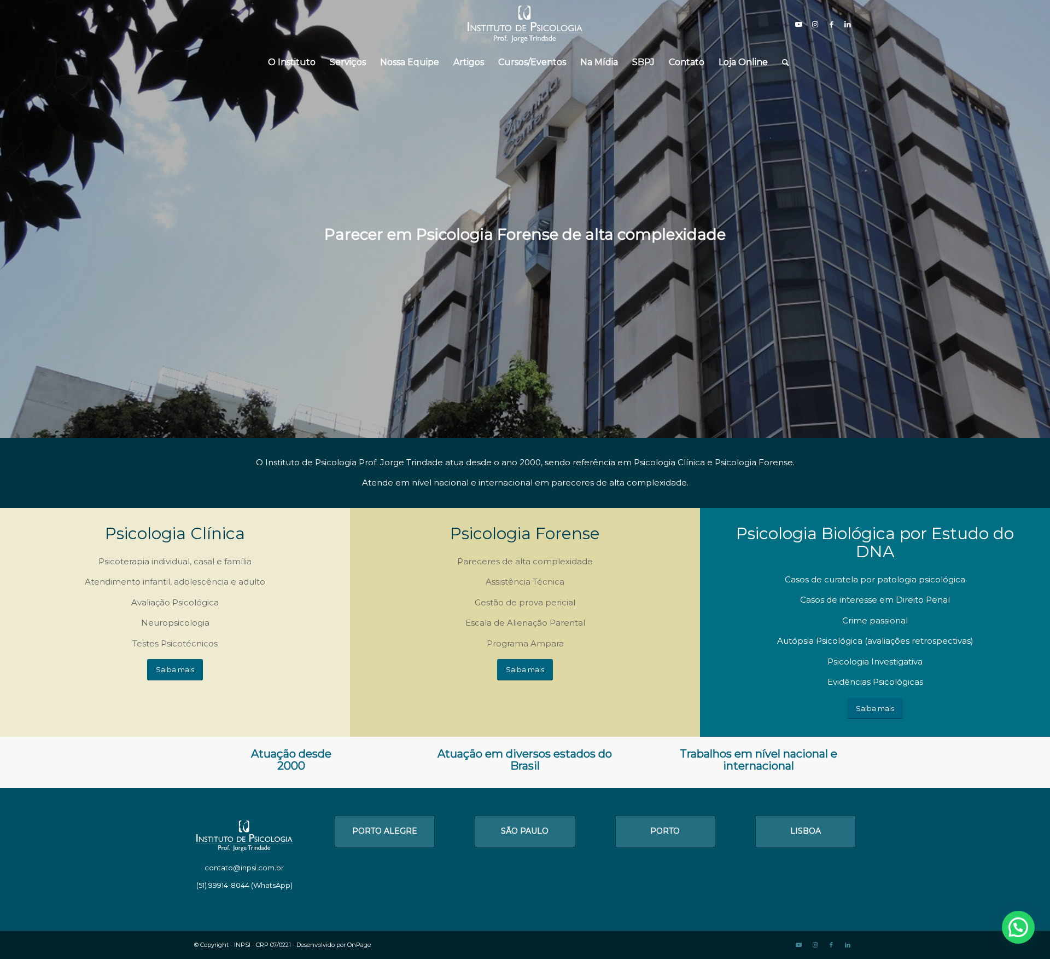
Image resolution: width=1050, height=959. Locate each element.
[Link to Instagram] (815, 24)
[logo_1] (525, 24)
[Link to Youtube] (798, 24)
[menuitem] (292, 62)
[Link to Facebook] (831, 24)
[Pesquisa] (782, 62)
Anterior (9, 208)
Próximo (1040, 208)
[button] (1018, 927)
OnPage (359, 945)
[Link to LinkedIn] (847, 24)
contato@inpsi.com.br (244, 867)
